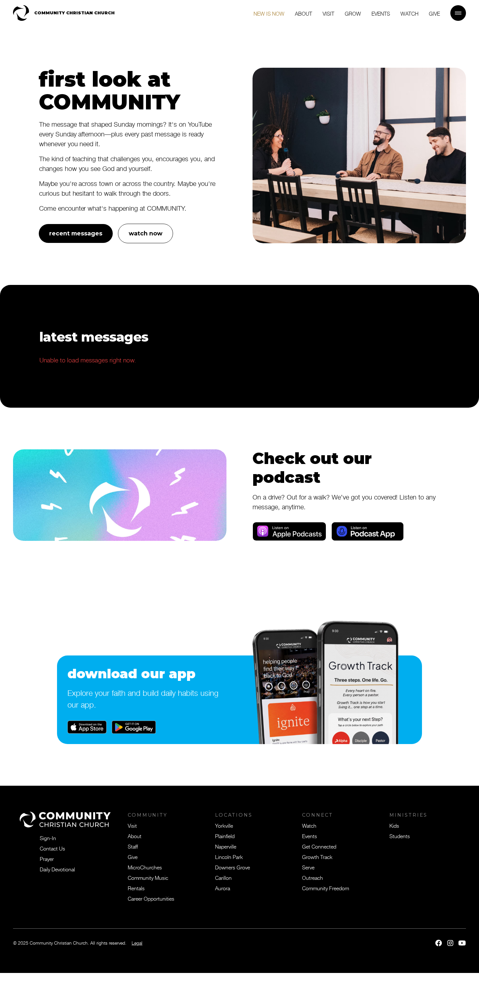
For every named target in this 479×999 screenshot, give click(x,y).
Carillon (223, 877)
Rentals (136, 888)
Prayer (47, 859)
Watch (409, 13)
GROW (353, 13)
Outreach (312, 877)
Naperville (225, 846)
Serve (308, 867)
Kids (394, 825)
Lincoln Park (229, 857)
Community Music (148, 877)
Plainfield (225, 836)
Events (380, 13)
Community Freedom (325, 888)
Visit (328, 13)
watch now (145, 233)
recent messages (75, 233)
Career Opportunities (151, 898)
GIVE (434, 13)
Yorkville (224, 825)
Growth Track (317, 857)
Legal (137, 942)
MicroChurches (145, 867)
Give (133, 857)
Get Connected (319, 846)
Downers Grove (232, 867)
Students (399, 836)
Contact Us (52, 848)
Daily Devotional (57, 869)
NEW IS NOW (269, 13)
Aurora (222, 888)
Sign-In (48, 838)
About (303, 13)
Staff (133, 846)
